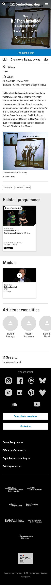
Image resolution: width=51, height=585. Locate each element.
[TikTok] (8, 393)
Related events (32, 59)
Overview (16, 59)
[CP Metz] (17, 507)
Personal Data (34, 573)
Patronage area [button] (10, 466)
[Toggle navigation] (46, 4)
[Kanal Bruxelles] (16, 523)
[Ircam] (36, 491)
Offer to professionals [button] (13, 450)
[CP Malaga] (34, 507)
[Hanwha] (25, 540)
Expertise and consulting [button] (15, 458)
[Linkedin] (20, 393)
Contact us (25, 426)
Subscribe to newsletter (25, 416)
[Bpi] (16, 491)
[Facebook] (20, 381)
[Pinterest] (31, 393)
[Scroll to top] (44, 578)
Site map (19, 573)
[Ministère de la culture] (25, 558)
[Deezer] (42, 393)
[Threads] (31, 381)
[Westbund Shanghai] (37, 523)
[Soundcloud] (14, 405)
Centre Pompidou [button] (11, 442)
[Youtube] (37, 405)
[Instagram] (8, 381)
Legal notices (9, 573)
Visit (5, 59)
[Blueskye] (42, 381)
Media (46, 59)
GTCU (26, 573)
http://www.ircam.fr (12, 362)
